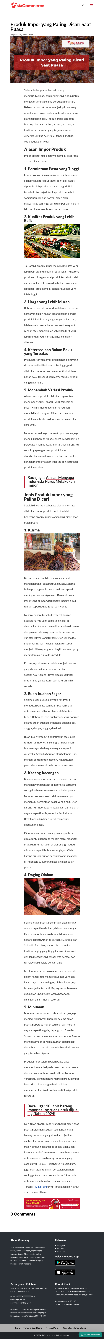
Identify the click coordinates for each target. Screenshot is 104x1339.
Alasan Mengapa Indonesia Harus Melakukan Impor (51, 481)
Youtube (60, 1248)
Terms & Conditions (32, 1327)
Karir (17, 1327)
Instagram (61, 1245)
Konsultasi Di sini (23, 1291)
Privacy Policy (52, 1327)
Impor (31, 34)
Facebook (61, 1251)
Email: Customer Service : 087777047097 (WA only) (22, 1299)
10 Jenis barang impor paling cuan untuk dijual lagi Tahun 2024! (53, 1110)
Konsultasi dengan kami (74, 1327)
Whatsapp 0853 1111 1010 (36, 1316)
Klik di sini (41, 1186)
